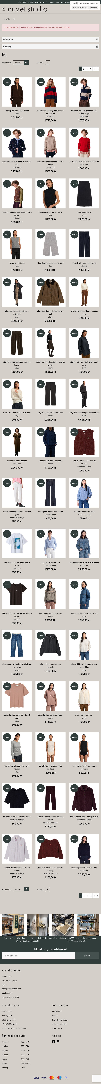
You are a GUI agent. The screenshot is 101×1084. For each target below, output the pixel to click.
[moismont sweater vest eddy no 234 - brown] (17, 193)
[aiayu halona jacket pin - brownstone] (84, 394)
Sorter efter (6, 62)
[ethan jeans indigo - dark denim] (50, 493)
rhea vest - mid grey (17, 263)
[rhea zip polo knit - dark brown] (17, 92)
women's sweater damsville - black (16, 817)
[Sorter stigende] (26, 62)
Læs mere (93, 7)
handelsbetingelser (60, 1020)
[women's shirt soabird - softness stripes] (17, 849)
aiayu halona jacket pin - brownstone (84, 413)
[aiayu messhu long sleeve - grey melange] (17, 747)
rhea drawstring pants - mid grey (50, 263)
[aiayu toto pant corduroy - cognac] (84, 292)
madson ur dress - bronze (17, 461)
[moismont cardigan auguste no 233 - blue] (17, 142)
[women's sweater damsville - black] (17, 798)
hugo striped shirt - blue (50, 562)
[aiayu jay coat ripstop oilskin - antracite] (17, 292)
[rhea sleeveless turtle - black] (50, 193)
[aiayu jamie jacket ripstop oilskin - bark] (50, 292)
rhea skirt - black (84, 212)
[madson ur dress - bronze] (17, 442)
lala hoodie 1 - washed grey (50, 664)
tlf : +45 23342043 (9, 980)
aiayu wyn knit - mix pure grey (50, 613)
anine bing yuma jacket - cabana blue (84, 562)
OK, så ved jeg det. (80, 7)
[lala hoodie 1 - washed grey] (50, 645)
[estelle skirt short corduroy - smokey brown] (50, 343)
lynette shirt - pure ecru (84, 715)
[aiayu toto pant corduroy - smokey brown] (17, 343)
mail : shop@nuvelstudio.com (14, 1028)
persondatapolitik (59, 1024)
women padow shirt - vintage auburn (84, 817)
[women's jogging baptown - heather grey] (17, 493)
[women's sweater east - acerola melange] (50, 849)
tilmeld (87, 955)
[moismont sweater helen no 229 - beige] (50, 142)
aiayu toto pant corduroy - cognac (84, 311)
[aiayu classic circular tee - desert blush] (17, 696)
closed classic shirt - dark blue (50, 461)
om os (55, 1015)
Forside (7, 19)
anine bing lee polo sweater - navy (84, 867)
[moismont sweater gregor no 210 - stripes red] (50, 92)
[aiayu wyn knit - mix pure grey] (50, 594)
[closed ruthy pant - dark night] (84, 244)
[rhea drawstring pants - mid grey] (50, 244)
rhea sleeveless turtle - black (50, 212)
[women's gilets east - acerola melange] (84, 442)
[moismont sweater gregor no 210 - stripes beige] (84, 92)
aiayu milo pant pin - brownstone (50, 413)
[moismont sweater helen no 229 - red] (84, 142)
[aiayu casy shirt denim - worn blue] (84, 594)
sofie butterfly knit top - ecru (50, 766)
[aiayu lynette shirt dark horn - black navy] (84, 343)
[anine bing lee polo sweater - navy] (84, 849)
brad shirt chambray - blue (84, 511)
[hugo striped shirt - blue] (50, 543)
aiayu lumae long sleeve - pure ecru (17, 413)
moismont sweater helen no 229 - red (84, 161)
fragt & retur (57, 1028)
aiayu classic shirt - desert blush (50, 715)
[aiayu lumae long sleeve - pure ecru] (17, 394)
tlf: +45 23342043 (9, 1024)
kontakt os (56, 1011)
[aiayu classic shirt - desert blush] (50, 696)
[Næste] (97, 69)
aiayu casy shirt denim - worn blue (84, 613)
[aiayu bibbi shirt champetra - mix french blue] (84, 645)
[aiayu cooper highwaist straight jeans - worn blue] (17, 645)
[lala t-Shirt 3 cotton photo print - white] (17, 543)
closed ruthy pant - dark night (84, 263)
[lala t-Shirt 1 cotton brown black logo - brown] (17, 594)
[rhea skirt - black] (84, 193)
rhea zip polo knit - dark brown (17, 110)
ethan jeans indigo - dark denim (50, 511)
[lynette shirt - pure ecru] (84, 696)
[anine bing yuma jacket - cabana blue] (84, 543)
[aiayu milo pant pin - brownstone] (50, 394)
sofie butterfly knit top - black (84, 766)
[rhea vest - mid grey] (17, 244)
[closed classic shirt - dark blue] (50, 442)
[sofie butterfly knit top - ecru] (50, 747)
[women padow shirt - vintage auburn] (84, 798)
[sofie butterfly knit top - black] (84, 747)
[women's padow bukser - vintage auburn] (50, 798)
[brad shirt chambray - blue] (84, 493)
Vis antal (40, 62)
